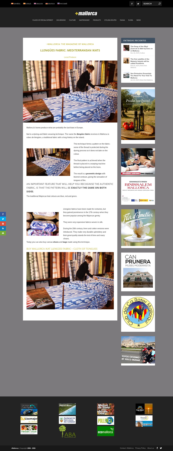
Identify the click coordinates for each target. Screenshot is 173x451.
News (138, 20)
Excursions (61, 20)
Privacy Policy (140, 448)
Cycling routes (110, 20)
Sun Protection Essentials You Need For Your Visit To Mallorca (141, 76)
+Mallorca (14, 448)
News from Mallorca (146, 80)
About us (150, 448)
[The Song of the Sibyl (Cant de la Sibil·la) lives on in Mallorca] (126, 48)
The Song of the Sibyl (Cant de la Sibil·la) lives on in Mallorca (142, 48)
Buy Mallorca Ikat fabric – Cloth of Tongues (61, 248)
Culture (72, 20)
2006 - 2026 (31, 448)
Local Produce (70, 57)
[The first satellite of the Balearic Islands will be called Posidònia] (126, 60)
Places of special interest (42, 20)
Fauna (122, 20)
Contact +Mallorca (127, 448)
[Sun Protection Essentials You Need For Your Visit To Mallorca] (126, 75)
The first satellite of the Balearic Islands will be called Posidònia (140, 61)
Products (97, 20)
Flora (130, 20)
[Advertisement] (70, 356)
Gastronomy (84, 20)
